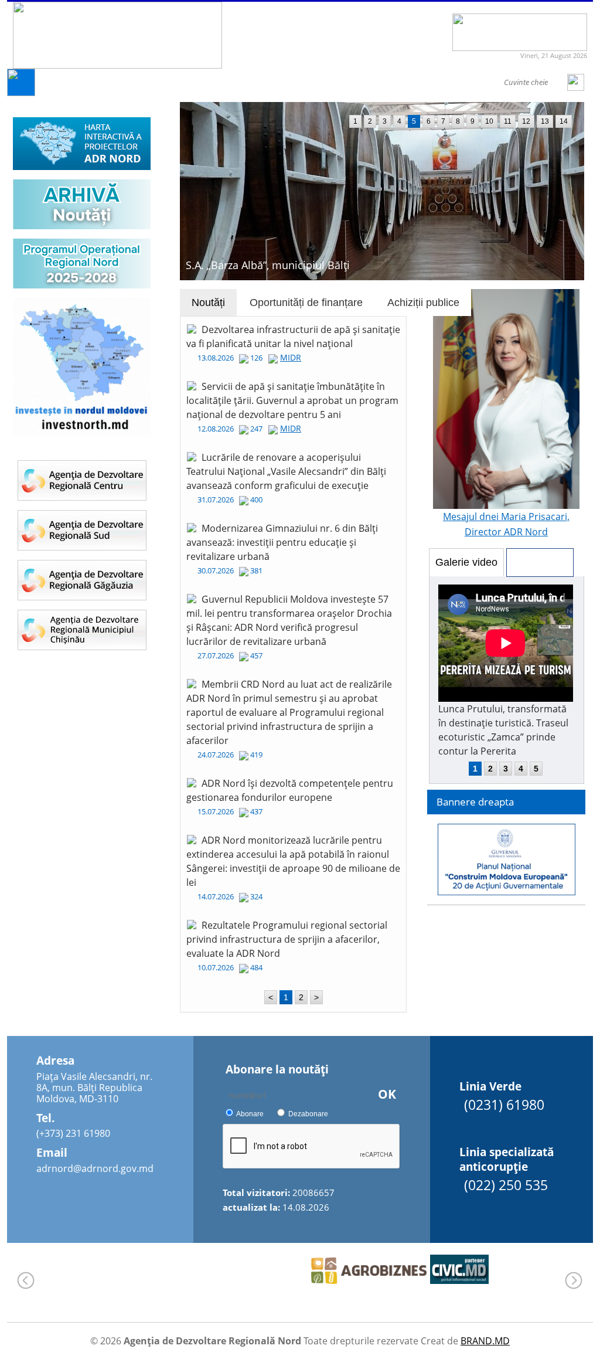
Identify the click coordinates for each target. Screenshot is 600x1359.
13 (545, 121)
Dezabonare (308, 1114)
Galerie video (466, 562)
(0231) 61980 (504, 1104)
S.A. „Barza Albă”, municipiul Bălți (268, 265)
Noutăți (208, 302)
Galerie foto (540, 562)
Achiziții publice (423, 302)
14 (564, 121)
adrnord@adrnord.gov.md (95, 1168)
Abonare (250, 1114)
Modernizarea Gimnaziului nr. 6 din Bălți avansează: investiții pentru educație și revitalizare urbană (282, 542)
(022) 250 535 (506, 1184)
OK (387, 1094)
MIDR (290, 357)
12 (526, 121)
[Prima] (21, 92)
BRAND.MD (485, 1340)
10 (489, 121)
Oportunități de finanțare (306, 302)
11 (508, 121)
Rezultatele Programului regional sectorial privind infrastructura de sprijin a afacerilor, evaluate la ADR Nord (286, 939)
